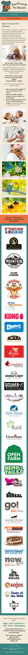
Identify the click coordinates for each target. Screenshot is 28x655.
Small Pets (19, 623)
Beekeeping (20, 625)
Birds (10, 625)
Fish (5, 625)
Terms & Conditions (14, 645)
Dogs (5, 623)
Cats (11, 623)
